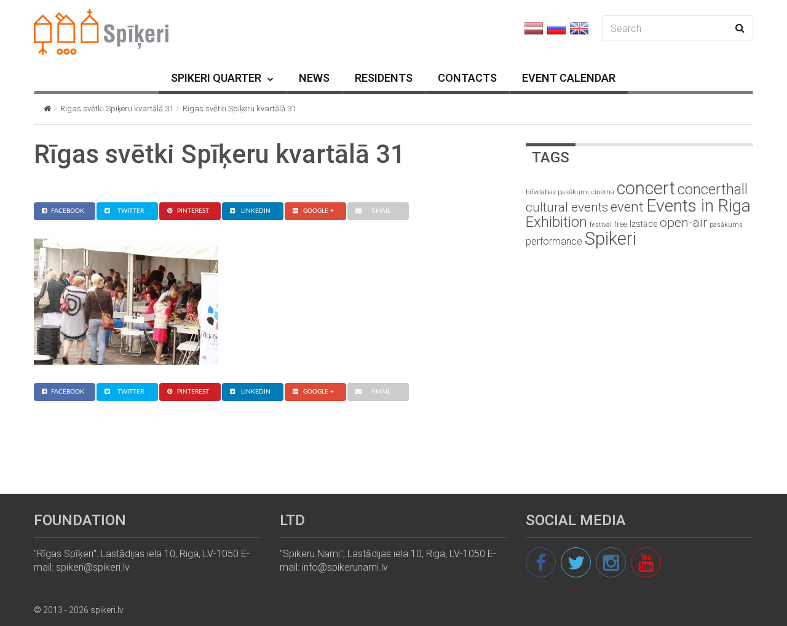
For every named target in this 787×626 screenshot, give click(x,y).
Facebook (67, 211)
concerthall (713, 189)
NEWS (314, 77)
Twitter (130, 211)
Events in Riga (698, 206)
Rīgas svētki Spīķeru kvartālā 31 (116, 108)
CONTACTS (467, 77)
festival (601, 225)
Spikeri (610, 238)
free (620, 224)
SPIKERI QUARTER (216, 77)
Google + (318, 211)
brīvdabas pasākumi (557, 192)
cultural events (567, 207)
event (627, 207)
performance (554, 241)
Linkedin (256, 211)
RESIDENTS (384, 77)
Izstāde (643, 224)
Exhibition (556, 222)
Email (381, 211)
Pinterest (193, 211)
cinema (602, 192)
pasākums (726, 225)
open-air (683, 222)
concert (646, 188)
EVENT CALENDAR (568, 77)
